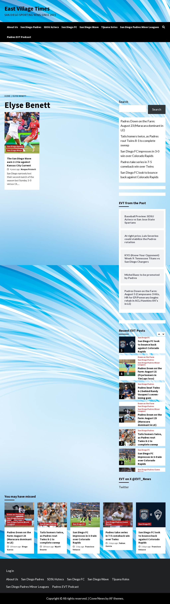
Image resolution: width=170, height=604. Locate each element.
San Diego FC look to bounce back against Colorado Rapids (139, 175)
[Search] (163, 27)
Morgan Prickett (28, 169)
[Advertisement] (85, 67)
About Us (12, 27)
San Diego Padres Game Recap (149, 471)
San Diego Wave (89, 27)
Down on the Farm (146, 357)
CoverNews (97, 598)
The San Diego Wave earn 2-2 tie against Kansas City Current (19, 162)
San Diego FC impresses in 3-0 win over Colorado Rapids (140, 153)
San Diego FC (69, 27)
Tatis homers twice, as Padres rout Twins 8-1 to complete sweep (140, 140)
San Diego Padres (30, 27)
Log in (10, 571)
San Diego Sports (15, 146)
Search (123, 102)
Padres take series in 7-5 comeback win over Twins (137, 164)
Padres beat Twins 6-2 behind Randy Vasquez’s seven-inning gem (149, 393)
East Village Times (27, 8)
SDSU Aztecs (51, 27)
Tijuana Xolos (109, 27)
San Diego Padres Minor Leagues (139, 27)
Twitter (124, 487)
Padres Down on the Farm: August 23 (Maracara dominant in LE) (142, 125)
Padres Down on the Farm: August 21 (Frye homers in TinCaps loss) (150, 373)
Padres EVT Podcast (19, 37)
